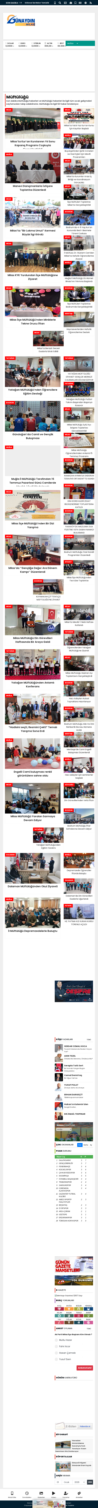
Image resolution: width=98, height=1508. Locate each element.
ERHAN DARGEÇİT (73, 1094)
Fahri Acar (64, 1346)
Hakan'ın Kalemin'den (76, 1104)
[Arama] (59, 3)
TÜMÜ (89, 1040)
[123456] (74, 1401)
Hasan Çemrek (67, 1352)
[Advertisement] (46, 32)
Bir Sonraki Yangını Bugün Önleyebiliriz (74, 1069)
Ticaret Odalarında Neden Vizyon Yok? (78, 1050)
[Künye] (85, 3)
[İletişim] (65, 3)
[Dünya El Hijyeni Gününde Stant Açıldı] (63, 1466)
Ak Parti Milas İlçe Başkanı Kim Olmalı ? (73, 1334)
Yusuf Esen (65, 1359)
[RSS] (90, 3)
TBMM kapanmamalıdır (73, 1097)
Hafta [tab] (86, 1145)
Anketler (79, 1497)
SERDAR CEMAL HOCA (75, 1046)
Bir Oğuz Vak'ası (70, 1078)
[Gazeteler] (80, 3)
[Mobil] (55, 3)
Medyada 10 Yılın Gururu (36, 3)
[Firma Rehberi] (70, 3)
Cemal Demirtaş (73, 1075)
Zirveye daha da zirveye (74, 1088)
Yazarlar (66, 1497)
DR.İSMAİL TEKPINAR (74, 1114)
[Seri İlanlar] (75, 3)
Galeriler (41, 1497)
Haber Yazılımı (68, 1505)
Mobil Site (12, 1497)
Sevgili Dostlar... (70, 1107)
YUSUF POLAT (71, 1084)
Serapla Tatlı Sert (73, 1065)
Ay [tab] (91, 1145)
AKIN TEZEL (70, 1055)
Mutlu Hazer (65, 1340)
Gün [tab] (80, 1145)
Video (53, 1497)
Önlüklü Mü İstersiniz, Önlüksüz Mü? (78, 1058)
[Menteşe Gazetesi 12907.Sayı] (68, 1295)
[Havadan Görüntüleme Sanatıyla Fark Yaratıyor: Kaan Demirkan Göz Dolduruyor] (63, 1444)
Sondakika (26, 1497)
